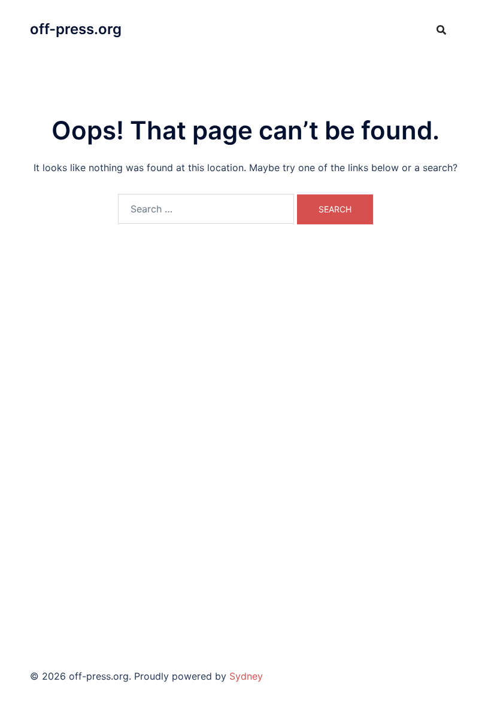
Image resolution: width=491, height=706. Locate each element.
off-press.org (76, 29)
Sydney (246, 676)
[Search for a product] (441, 30)
